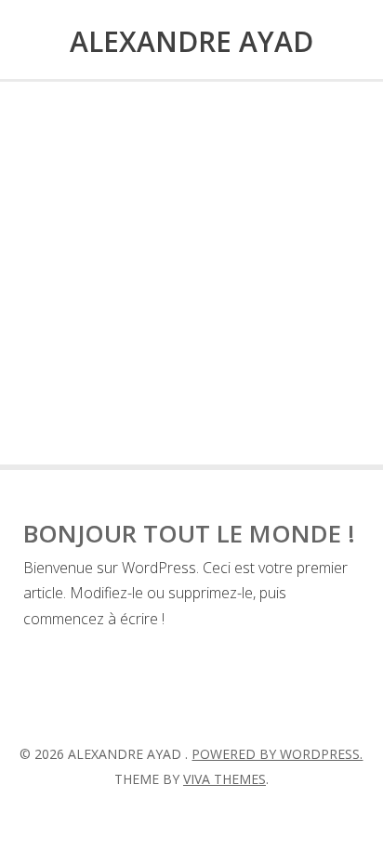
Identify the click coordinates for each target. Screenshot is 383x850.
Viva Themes (224, 779)
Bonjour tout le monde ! (189, 533)
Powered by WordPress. (277, 754)
